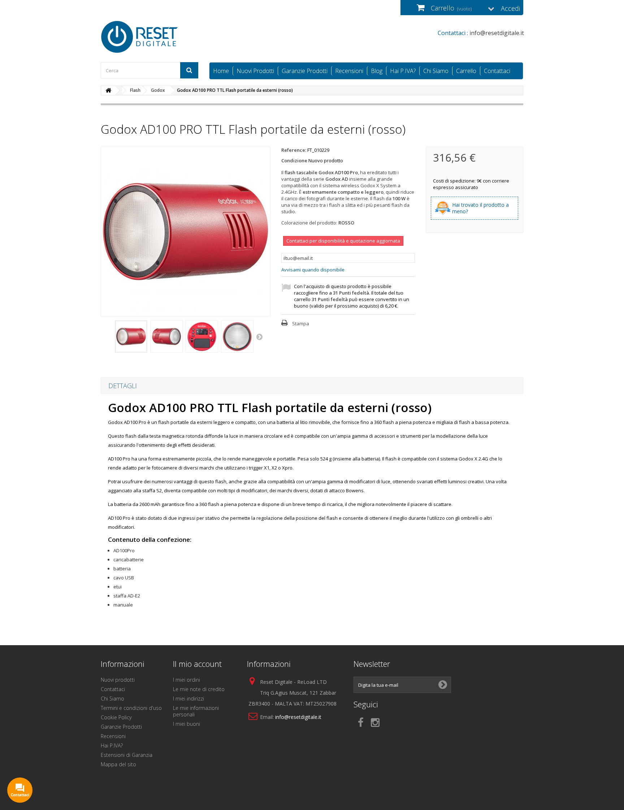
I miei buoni (186, 723)
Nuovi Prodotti (255, 71)
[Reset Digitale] (167, 37)
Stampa (300, 323)
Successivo (260, 336)
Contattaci (497, 71)
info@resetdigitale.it (298, 716)
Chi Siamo (435, 71)
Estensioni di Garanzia (126, 754)
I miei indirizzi (188, 698)
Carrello (466, 71)
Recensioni (349, 71)
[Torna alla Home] (108, 90)
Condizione (294, 160)
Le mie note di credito (199, 689)
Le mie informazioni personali (196, 711)
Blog (376, 71)
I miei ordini (186, 679)
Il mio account (197, 663)
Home (221, 71)
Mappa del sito (118, 764)
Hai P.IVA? (403, 71)
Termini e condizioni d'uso (131, 707)
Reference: (293, 150)
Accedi (510, 8)
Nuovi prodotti (118, 679)
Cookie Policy (116, 717)
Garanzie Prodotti (305, 71)
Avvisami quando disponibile (312, 269)
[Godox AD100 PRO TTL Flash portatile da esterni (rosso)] (131, 336)
